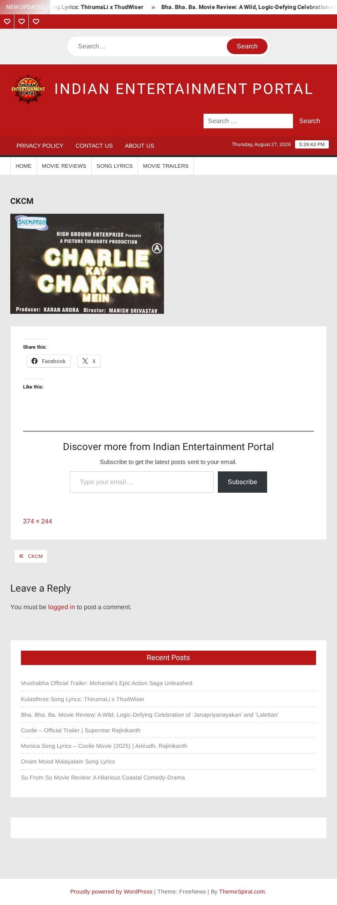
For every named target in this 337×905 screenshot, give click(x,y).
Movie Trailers (166, 166)
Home (24, 166)
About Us (139, 145)
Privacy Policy (39, 145)
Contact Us (94, 145)
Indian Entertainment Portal (184, 89)
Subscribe (242, 481)
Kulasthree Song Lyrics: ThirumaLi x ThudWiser (83, 699)
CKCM (35, 556)
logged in (61, 606)
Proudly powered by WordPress (111, 891)
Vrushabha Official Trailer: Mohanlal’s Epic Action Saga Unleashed (106, 683)
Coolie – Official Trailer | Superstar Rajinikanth (81, 730)
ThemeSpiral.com (242, 891)
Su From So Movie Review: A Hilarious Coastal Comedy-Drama (103, 777)
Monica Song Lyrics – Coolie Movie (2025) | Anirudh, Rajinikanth (104, 746)
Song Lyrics (115, 166)
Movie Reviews (64, 166)
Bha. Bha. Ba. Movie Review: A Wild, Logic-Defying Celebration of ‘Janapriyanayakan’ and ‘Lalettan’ (150, 714)
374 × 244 (37, 521)
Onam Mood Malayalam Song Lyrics (68, 761)
